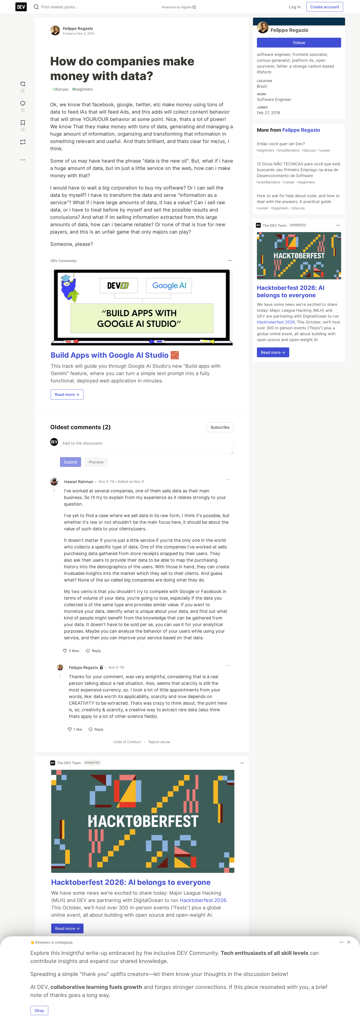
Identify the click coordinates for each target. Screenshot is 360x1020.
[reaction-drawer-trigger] (22, 86)
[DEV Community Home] (21, 7)
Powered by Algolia (177, 7)
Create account (324, 6)
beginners (82, 89)
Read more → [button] (67, 394)
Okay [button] (39, 1010)
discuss (60, 89)
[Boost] (23, 142)
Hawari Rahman (78, 481)
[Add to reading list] (23, 125)
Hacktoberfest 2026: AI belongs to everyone (131, 882)
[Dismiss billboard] (348, 942)
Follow (299, 42)
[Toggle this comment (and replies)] (54, 490)
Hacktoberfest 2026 (203, 900)
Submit (70, 462)
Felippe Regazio (78, 28)
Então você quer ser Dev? (293, 146)
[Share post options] (23, 160)
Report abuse (159, 742)
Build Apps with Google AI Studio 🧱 (115, 355)
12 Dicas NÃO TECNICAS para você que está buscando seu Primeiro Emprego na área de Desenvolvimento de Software (298, 172)
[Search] (36, 7)
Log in (294, 6)
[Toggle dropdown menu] (230, 260)
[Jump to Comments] (23, 106)
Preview (96, 462)
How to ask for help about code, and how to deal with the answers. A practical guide (298, 201)
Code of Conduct (127, 742)
